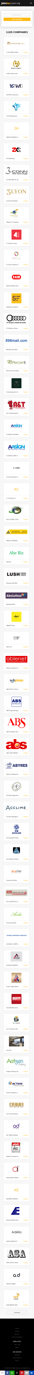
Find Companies (17, 19)
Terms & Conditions (17, 1337)
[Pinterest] (21, 1373)
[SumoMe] (31, 1373)
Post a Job (17, 1344)
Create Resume (17, 1358)
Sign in (17, 1347)
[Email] (26, 1373)
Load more (17, 1312)
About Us (17, 1334)
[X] (17, 1373)
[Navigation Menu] (31, 3)
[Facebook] (7, 1373)
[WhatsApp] (12, 1373)
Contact (17, 1331)
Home (17, 1328)
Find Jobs (17, 1355)
